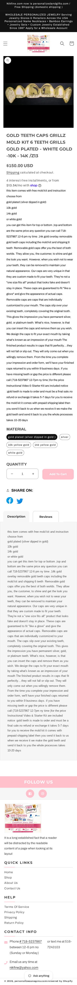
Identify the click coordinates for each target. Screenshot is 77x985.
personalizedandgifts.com (31, 981)
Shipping (12, 172)
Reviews (45, 517)
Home (8, 872)
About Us (11, 882)
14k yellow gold (45, 444)
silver (64, 437)
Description (16, 516)
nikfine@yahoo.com (24, 967)
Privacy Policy (14, 912)
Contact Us (12, 888)
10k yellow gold (18, 444)
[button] (5, 43)
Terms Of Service (16, 906)
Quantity (16, 464)
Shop (8, 877)
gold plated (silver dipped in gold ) (32, 437)
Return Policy (14, 922)
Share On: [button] (22, 490)
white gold (15, 452)
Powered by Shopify (60, 981)
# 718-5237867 (30, 941)
